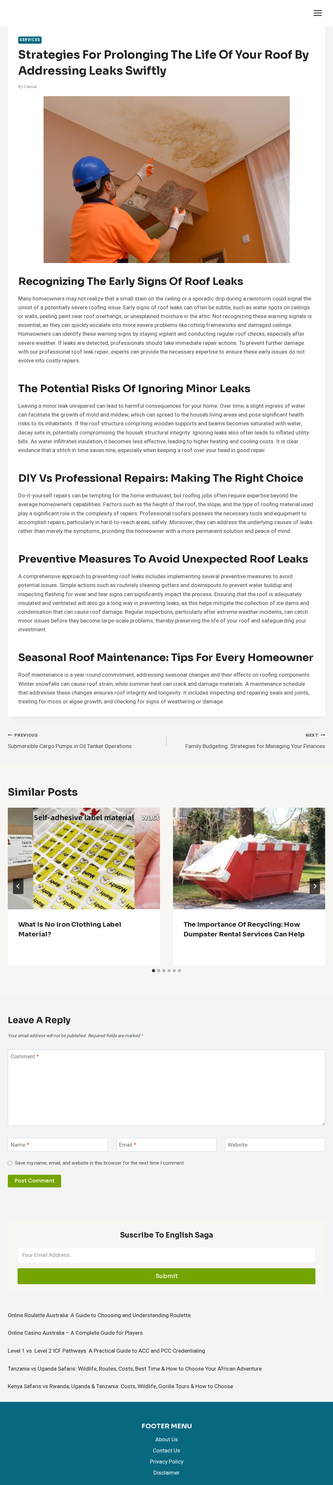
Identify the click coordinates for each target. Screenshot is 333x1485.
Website (237, 1145)
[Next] (315, 886)
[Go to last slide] (18, 886)
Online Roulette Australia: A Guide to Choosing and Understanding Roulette (99, 1315)
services (30, 40)
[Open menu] (317, 13)
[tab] (153, 970)
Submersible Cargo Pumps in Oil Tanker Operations (70, 741)
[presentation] (84, 858)
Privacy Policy (166, 1462)
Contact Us (166, 1451)
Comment (25, 1057)
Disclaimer (166, 1473)
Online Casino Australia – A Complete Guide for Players (75, 1333)
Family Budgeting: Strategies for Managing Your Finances (255, 741)
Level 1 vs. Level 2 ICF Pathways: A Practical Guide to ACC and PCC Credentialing (106, 1351)
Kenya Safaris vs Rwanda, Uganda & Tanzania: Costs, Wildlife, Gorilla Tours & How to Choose (120, 1386)
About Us (166, 1439)
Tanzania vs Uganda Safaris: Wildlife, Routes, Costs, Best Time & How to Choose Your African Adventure (135, 1369)
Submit (166, 1276)
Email (127, 1145)
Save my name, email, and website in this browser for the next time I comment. (100, 1163)
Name (20, 1145)
